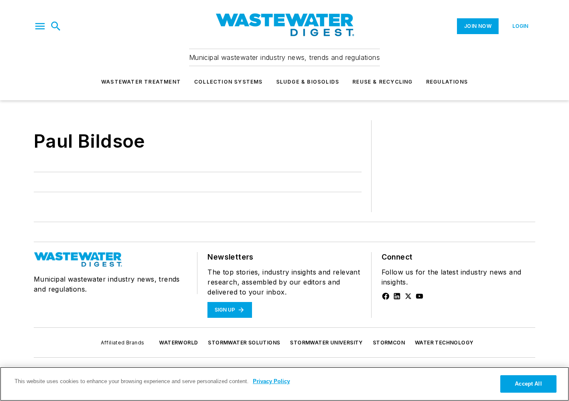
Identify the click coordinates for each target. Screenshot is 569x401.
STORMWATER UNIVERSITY (326, 342)
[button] (40, 26)
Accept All (528, 384)
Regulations (447, 82)
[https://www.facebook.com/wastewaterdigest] (386, 296)
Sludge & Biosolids (307, 82)
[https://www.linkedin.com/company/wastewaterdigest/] (397, 296)
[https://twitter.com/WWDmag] (408, 296)
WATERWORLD (178, 342)
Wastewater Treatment (141, 82)
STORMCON (389, 342)
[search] (56, 26)
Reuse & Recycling (382, 82)
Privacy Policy (271, 381)
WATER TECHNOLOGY (444, 342)
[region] (284, 384)
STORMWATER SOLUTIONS (244, 342)
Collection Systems (228, 82)
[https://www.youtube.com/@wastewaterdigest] (419, 296)
